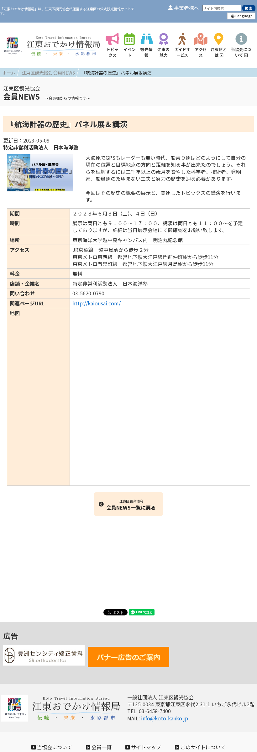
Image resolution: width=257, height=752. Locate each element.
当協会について (54, 747)
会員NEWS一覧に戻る (131, 505)
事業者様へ (186, 7)
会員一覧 (101, 747)
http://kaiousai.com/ (96, 303)
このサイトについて (202, 747)
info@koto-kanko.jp (164, 718)
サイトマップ (145, 747)
